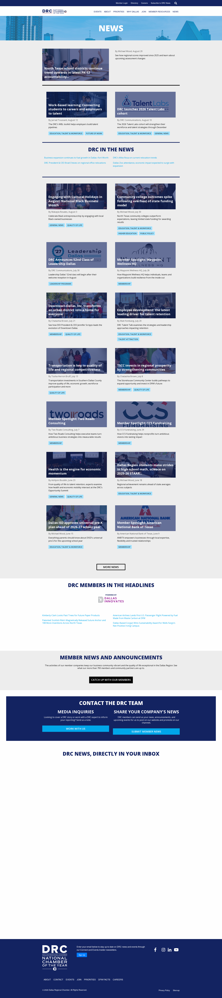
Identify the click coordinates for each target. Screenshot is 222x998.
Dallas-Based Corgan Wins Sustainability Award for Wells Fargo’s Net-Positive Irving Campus (144, 624)
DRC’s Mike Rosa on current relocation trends (135, 157)
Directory (134, 3)
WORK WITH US (75, 728)
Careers (144, 3)
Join (144, 11)
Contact (58, 979)
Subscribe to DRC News (160, 3)
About (107, 11)
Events (97, 11)
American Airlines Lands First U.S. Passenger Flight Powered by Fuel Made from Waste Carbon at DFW (145, 617)
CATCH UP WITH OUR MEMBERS (111, 680)
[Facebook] (155, 949)
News (175, 11)
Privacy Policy (164, 990)
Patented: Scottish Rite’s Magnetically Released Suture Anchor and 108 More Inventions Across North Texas (74, 621)
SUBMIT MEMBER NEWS (146, 731)
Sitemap (176, 990)
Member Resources (159, 11)
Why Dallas (133, 11)
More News (111, 567)
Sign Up (82, 955)
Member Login (122, 3)
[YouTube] (176, 949)
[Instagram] (163, 949)
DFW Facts (104, 979)
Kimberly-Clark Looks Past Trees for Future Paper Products (71, 615)
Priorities (118, 11)
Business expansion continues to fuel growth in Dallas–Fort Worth (76, 157)
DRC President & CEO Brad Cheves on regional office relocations (75, 162)
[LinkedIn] (169, 949)
